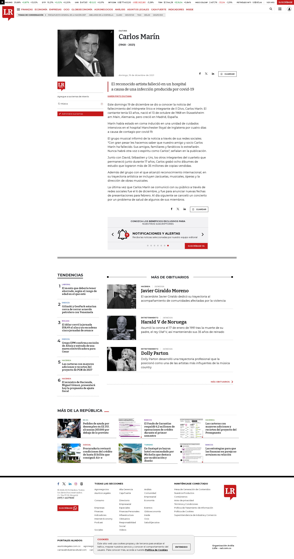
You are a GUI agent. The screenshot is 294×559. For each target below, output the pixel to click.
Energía (66, 303)
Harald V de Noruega (164, 322)
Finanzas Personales (129, 511)
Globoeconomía (152, 511)
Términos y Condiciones (186, 504)
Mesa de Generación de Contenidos (192, 489)
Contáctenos (180, 496)
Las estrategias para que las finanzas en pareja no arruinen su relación (220, 451)
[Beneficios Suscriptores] (280, 9)
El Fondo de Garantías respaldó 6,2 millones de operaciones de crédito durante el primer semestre (159, 429)
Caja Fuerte (125, 493)
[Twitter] (206, 73)
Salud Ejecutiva (151, 522)
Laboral (66, 284)
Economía (149, 500)
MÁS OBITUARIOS (220, 381)
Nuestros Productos (184, 493)
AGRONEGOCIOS (103, 9)
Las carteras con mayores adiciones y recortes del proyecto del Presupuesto (221, 428)
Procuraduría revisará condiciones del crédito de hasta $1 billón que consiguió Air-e (97, 453)
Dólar (147, 15)
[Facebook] (200, 73)
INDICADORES (176, 9)
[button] (112, 235)
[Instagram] (76, 484)
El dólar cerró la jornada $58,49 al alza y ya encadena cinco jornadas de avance (79, 327)
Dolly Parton (154, 353)
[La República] (8, 13)
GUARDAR (229, 74)
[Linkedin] (213, 73)
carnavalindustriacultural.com (72, 550)
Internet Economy (103, 519)
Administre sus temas (72, 114)
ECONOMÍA (41, 9)
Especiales (124, 507)
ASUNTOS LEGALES (138, 9)
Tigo (139, 15)
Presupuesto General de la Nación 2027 (67, 15)
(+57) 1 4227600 (65, 498)
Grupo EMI (158, 15)
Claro (119, 15)
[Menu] (19, 9)
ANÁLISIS (120, 9)
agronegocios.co (92, 546)
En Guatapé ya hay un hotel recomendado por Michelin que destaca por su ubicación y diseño (159, 454)
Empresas (99, 507)
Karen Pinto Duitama (120, 96)
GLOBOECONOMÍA (82, 9)
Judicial (87, 445)
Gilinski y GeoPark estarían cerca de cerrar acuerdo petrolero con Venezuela (79, 309)
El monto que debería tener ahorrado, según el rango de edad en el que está (79, 291)
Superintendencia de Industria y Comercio (195, 515)
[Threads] (83, 484)
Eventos (148, 507)
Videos (122, 530)
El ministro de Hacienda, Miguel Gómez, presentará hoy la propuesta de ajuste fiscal (78, 387)
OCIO (66, 9)
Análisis (147, 489)
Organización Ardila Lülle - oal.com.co (223, 546)
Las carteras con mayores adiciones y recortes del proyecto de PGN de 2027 (78, 367)
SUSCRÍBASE (285, 2)
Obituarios (124, 519)
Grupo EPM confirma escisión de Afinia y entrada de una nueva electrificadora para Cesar (80, 347)
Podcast (98, 522)
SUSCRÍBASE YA (196, 246)
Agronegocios (101, 489)
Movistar (129, 15)
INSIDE (189, 9)
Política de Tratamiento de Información (193, 507)
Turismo (148, 445)
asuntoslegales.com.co (68, 546)
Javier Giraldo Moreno (165, 291)
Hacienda (66, 360)
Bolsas (65, 321)
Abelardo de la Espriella (101, 15)
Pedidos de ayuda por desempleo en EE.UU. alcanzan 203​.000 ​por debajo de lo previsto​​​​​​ (96, 428)
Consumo (99, 500)
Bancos (148, 420)
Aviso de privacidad (184, 500)
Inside (147, 515)
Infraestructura (126, 515)
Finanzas (98, 511)
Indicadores (100, 515)
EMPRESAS (55, 9)
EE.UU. (86, 420)
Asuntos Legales (102, 493)
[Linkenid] (71, 484)
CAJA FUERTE (158, 9)
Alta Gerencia (126, 489)
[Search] (271, 9)
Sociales (98, 530)
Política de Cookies (156, 550)
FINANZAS (27, 9)
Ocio (146, 519)
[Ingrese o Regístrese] (289, 9)
